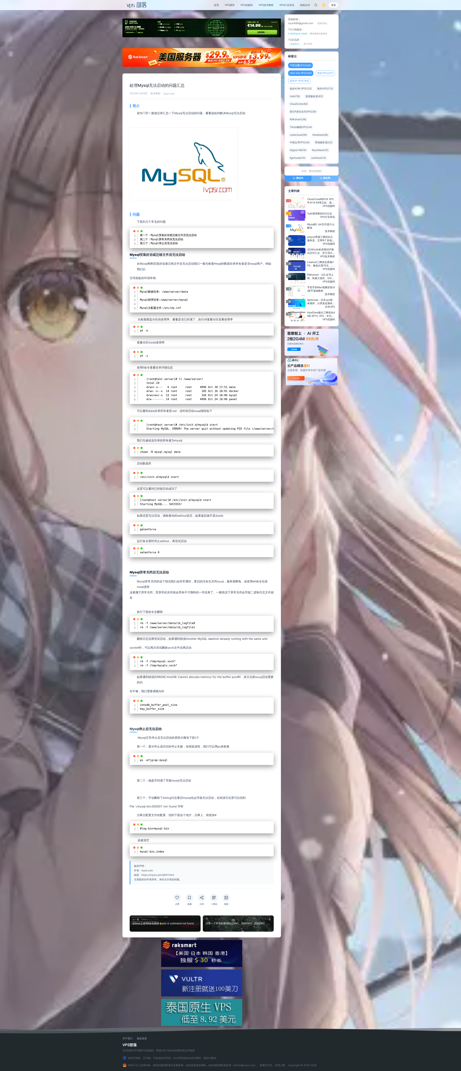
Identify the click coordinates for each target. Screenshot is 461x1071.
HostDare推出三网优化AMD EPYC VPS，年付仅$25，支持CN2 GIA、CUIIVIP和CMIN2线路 (321, 314)
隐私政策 (142, 1038)
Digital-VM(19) (298, 150)
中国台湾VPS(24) (300, 142)
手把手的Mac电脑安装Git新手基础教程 (321, 289)
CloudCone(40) (299, 103)
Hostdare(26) (320, 134)
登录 (333, 5)
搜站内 (299, 177)
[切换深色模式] (324, 5)
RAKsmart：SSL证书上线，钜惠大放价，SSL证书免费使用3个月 (321, 276)
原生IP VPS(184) (299, 80)
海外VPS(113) (325, 88)
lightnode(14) (297, 157)
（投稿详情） (322, 23)
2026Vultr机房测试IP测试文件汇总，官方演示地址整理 (321, 251)
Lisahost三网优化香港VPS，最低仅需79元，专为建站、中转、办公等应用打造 (321, 264)
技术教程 (155, 93)
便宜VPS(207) (325, 73)
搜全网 (326, 177)
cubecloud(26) (298, 134)
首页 (216, 4)
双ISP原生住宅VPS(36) (303, 111)
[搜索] (316, 5)
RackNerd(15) (320, 150)
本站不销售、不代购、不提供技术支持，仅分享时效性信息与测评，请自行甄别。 (173, 1057)
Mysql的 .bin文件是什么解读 (320, 226)
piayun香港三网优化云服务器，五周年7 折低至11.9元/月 (321, 238)
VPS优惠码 (246, 4)
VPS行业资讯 (286, 4)
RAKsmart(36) (298, 119)
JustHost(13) (318, 157)
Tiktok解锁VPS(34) (301, 127)
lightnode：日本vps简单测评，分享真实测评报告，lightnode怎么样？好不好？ (321, 301)
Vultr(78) (295, 96)
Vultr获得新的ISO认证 (319, 213)
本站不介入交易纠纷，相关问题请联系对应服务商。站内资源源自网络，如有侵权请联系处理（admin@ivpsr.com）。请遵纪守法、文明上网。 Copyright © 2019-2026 (222, 1065)
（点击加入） (294, 43)
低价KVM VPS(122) (301, 88)
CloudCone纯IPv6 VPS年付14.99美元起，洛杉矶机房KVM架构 (320, 200)
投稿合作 (305, 4)
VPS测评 (230, 4)
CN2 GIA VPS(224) (301, 73)
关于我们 (127, 1038)
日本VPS (330, 306)
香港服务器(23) (323, 142)
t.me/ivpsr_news (297, 33)
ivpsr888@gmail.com (300, 23)
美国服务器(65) (314, 96)
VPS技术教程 (266, 4)
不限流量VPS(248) (300, 65)
